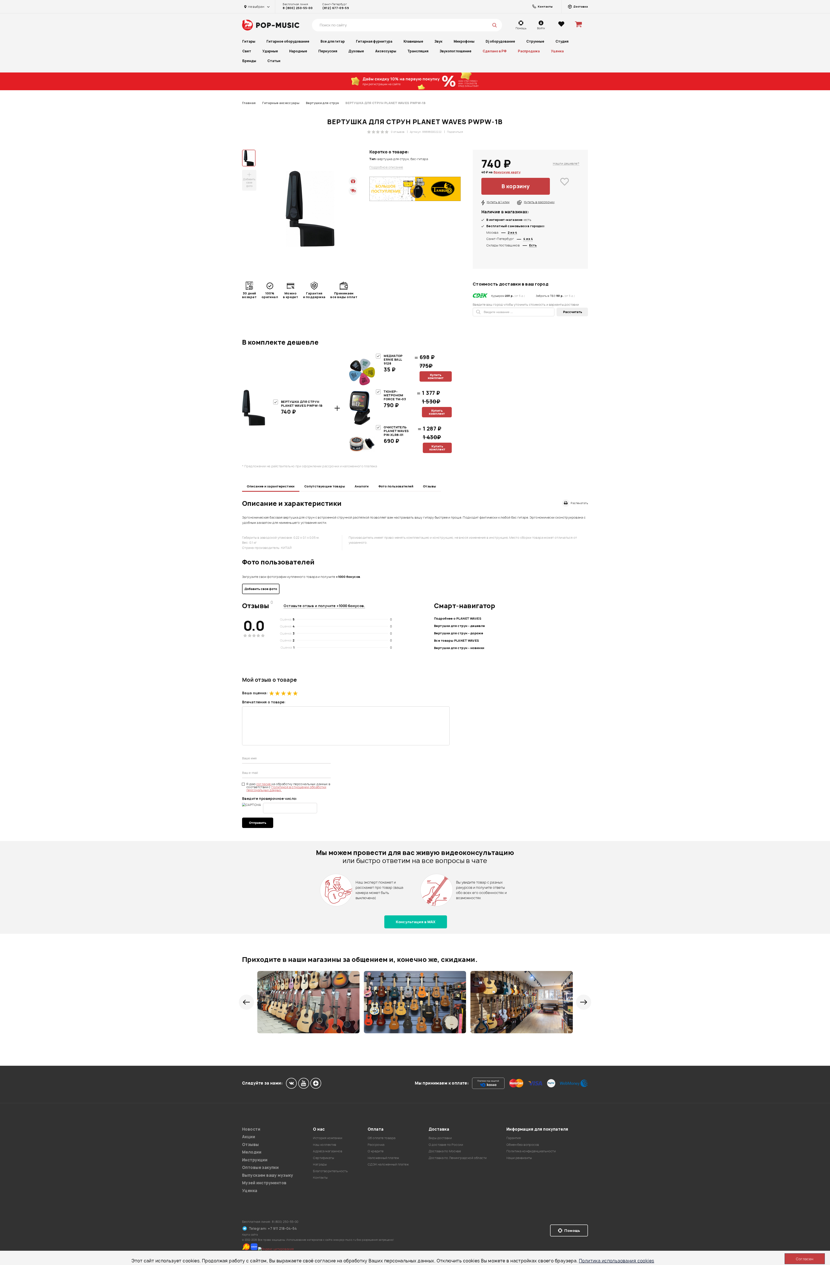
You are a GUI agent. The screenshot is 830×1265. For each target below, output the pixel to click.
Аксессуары (385, 51)
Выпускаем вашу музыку (267, 1175)
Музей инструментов (264, 1183)
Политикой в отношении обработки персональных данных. (286, 788)
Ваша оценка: (255, 693)
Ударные (270, 51)
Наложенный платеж (383, 1158)
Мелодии (251, 1152)
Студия (561, 41)
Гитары (248, 41)
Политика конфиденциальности (531, 1151)
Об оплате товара (382, 1138)
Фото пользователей (395, 486)
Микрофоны (464, 41)
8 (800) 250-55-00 (298, 8)
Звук (438, 41)
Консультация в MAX (416, 921)
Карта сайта (250, 1234)
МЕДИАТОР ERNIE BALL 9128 (393, 359)
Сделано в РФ (495, 51)
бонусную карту (506, 172)
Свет (246, 51)
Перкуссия (327, 51)
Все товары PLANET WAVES (456, 640)
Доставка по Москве (445, 1151)
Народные (298, 51)
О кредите (376, 1151)
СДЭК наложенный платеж (388, 1164)
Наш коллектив (324, 1145)
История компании (327, 1138)
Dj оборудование (500, 41)
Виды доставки (440, 1138)
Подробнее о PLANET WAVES (457, 618)
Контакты (320, 1177)
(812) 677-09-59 (335, 8)
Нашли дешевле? (566, 163)
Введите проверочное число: (269, 798)
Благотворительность (330, 1171)
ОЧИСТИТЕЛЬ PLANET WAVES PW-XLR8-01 (396, 431)
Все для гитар (333, 41)
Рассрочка (376, 1145)
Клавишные (413, 41)
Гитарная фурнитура (374, 41)
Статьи (273, 61)
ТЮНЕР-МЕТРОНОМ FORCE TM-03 (395, 395)
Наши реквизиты (519, 1158)
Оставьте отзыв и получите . (324, 605)
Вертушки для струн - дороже (458, 633)
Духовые (356, 51)
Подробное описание (386, 167)
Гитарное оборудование (288, 41)
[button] (246, 1002)
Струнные (535, 41)
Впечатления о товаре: (264, 702)
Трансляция (417, 51)
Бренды (249, 61)
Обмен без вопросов (522, 1145)
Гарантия (513, 1138)
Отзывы (429, 486)
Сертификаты (323, 1158)
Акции (248, 1137)
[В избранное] (564, 186)
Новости (251, 1129)
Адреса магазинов (327, 1151)
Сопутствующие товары (324, 486)
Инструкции (254, 1160)
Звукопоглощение (455, 51)
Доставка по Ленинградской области (458, 1158)
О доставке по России (446, 1145)
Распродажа (529, 51)
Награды (320, 1164)
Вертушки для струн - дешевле (459, 626)
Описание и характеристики (271, 486)
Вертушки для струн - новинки (459, 648)
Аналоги (362, 486)
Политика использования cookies (616, 1261)
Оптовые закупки (260, 1167)
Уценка (557, 51)
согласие (264, 784)
